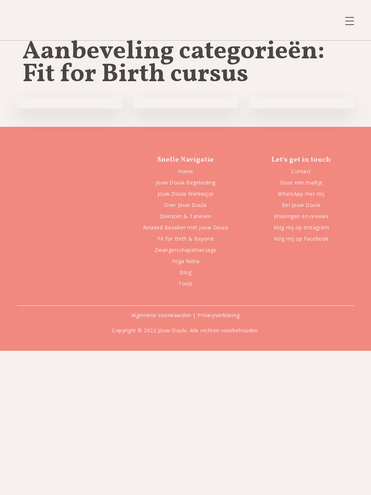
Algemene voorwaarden (161, 315)
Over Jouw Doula (185, 204)
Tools (185, 283)
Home (185, 171)
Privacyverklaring (218, 315)
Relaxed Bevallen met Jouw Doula (185, 227)
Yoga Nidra (186, 261)
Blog (185, 272)
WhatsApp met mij (301, 193)
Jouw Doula (172, 330)
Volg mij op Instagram (301, 227)
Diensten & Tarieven (186, 216)
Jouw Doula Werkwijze (186, 193)
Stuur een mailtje (301, 182)
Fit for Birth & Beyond (185, 238)
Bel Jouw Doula (301, 204)
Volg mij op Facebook (301, 238)
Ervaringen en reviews (301, 216)
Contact (301, 171)
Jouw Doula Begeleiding (186, 182)
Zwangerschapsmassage (186, 249)
